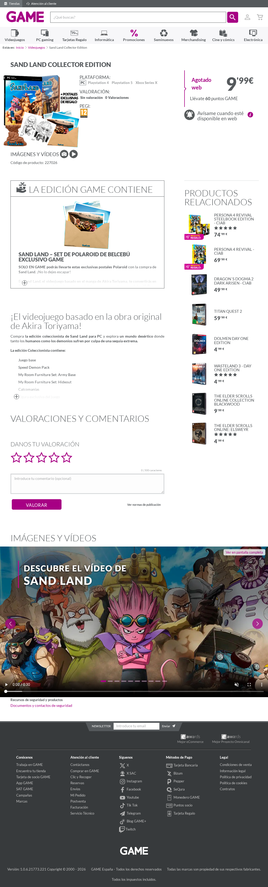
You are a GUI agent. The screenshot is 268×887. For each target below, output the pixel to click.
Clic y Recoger (81, 777)
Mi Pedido (77, 795)
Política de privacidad (236, 777)
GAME (25, 16)
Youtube (132, 797)
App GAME (24, 783)
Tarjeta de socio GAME (33, 777)
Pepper (178, 781)
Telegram (133, 813)
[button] (232, 17)
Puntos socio (182, 805)
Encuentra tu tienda (31, 771)
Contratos (227, 789)
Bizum (178, 773)
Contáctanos (80, 765)
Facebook (133, 789)
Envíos (75, 789)
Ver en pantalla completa (244, 552)
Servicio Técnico (82, 813)
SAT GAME (24, 789)
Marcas (21, 801)
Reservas (77, 783)
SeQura (179, 789)
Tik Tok (132, 805)
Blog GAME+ (136, 821)
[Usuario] (247, 17)
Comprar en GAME (84, 771)
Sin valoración (91, 98)
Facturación (79, 807)
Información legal (232, 771)
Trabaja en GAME (29, 765)
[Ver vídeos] (73, 154)
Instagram (134, 781)
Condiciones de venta (236, 765)
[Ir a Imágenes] (64, 154)
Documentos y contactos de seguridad (41, 705)
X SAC (131, 773)
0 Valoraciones (117, 98)
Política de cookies (233, 783)
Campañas (24, 795)
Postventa (78, 801)
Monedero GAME (186, 797)
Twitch (130, 829)
